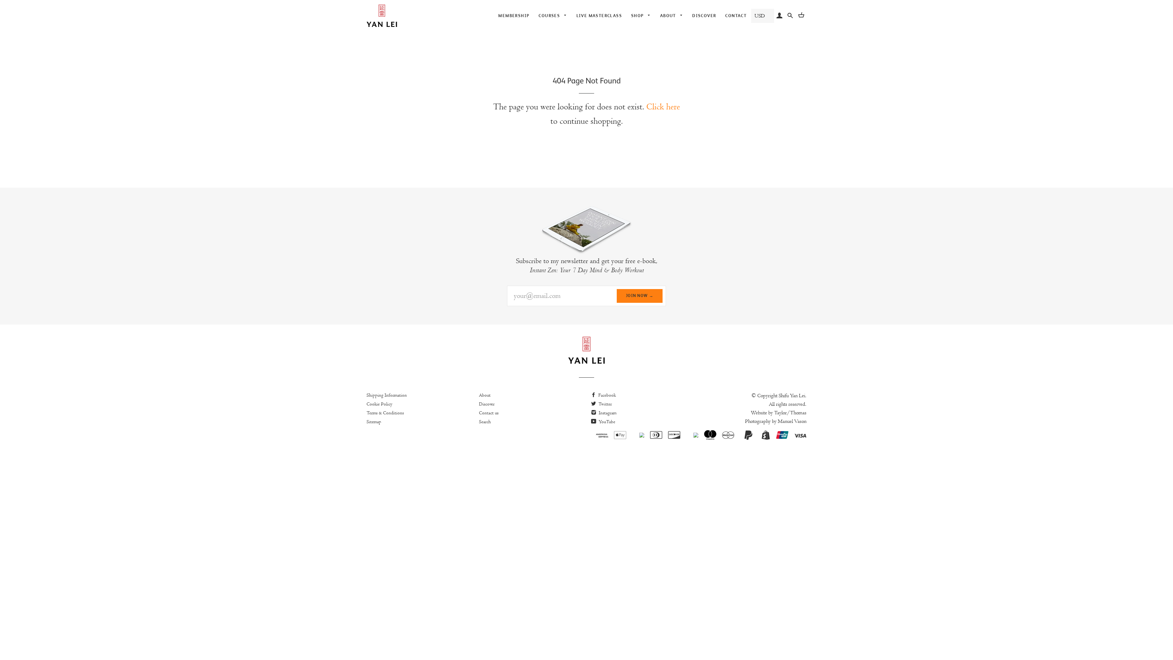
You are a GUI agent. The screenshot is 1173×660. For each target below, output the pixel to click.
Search (485, 421)
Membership (513, 15)
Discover (704, 15)
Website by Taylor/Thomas (778, 413)
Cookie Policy (380, 404)
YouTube (606, 421)
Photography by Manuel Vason (775, 421)
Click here (663, 106)
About (485, 395)
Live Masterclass (599, 15)
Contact (736, 15)
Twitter (604, 404)
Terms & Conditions (385, 413)
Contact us (489, 413)
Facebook (606, 395)
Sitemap (374, 421)
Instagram (606, 413)
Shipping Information (387, 395)
